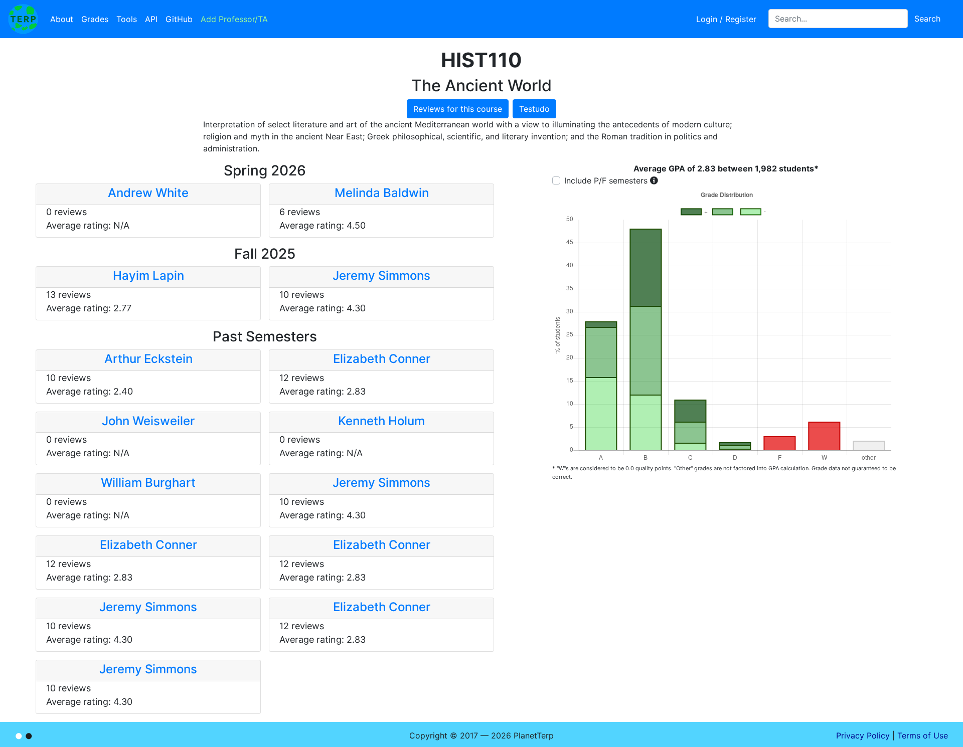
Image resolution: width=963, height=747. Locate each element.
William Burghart (148, 482)
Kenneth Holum (381, 421)
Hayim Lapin (148, 275)
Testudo (534, 109)
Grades (94, 19)
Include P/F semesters (606, 180)
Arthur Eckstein (148, 358)
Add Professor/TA (234, 19)
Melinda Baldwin (382, 192)
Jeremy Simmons (381, 275)
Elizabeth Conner (381, 358)
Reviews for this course (457, 109)
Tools (126, 19)
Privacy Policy (863, 735)
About (61, 19)
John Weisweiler (148, 421)
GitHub (179, 19)
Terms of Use (922, 735)
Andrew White (148, 192)
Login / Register (726, 19)
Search (927, 19)
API (151, 19)
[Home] (23, 19)
